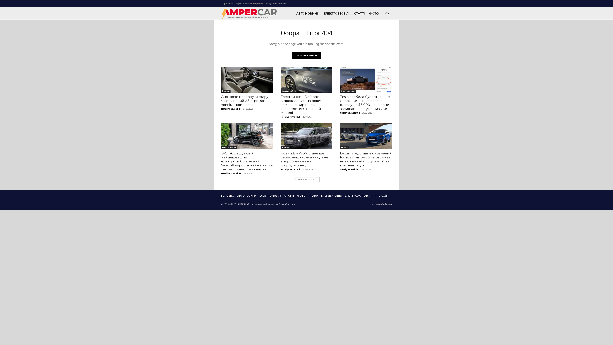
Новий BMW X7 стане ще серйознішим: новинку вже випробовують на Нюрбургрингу (304, 159)
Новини (226, 91)
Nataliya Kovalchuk (231, 108)
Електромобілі (289, 91)
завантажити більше (305, 179)
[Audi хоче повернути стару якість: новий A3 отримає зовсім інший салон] (247, 80)
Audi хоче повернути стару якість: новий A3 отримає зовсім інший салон (244, 101)
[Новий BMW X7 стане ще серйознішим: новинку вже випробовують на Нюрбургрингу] (306, 136)
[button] (387, 13)
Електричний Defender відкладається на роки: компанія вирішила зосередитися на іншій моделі (301, 105)
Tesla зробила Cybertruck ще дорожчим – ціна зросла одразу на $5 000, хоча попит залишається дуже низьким (365, 103)
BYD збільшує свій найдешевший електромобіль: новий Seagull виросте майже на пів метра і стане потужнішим (247, 161)
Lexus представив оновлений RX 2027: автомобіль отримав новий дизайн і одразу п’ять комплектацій (366, 159)
